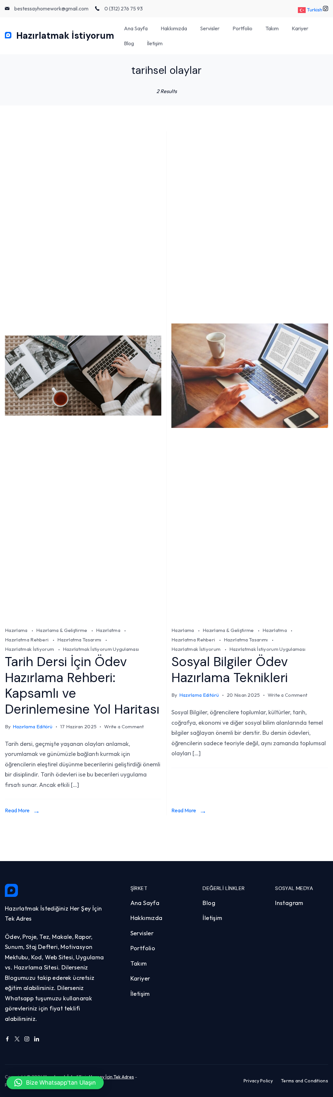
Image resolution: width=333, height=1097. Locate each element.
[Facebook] (7, 1038)
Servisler (210, 28)
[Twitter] (17, 1038)
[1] (249, 617)
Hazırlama (17, 630)
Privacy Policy (258, 1081)
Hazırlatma (108, 630)
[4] (83, 617)
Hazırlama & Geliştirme (62, 630)
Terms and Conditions (304, 1081)
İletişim (155, 43)
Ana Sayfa (136, 28)
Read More (17, 810)
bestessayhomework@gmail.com (51, 8)
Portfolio (242, 28)
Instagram (289, 903)
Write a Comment (124, 727)
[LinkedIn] (36, 1038)
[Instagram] (26, 1038)
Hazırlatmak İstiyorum (65, 36)
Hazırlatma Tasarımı (79, 640)
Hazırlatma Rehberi (27, 640)
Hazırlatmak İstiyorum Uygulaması (101, 649)
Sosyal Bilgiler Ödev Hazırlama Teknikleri (229, 669)
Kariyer (300, 28)
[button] (55, 1082)
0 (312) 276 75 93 (123, 8)
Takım (272, 28)
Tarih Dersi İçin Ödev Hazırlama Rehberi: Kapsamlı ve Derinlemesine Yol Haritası (82, 685)
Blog (129, 43)
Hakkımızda (174, 28)
